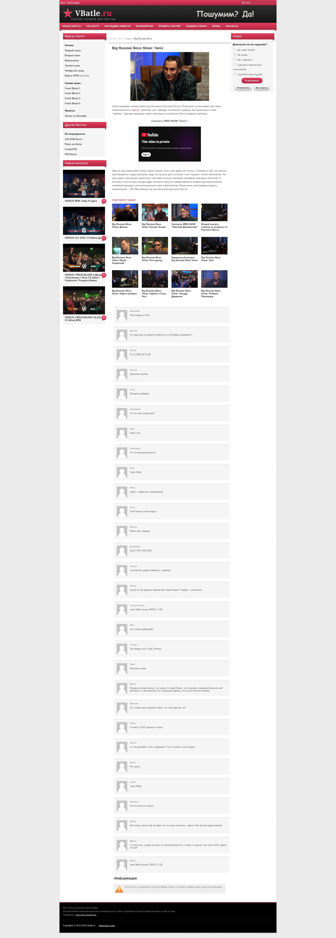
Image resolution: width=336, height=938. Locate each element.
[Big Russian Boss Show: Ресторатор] (155, 253)
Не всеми (242, 55)
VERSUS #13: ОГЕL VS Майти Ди (83, 238)
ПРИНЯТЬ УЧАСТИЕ (169, 26)
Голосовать (252, 80)
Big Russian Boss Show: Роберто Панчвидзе (210, 293)
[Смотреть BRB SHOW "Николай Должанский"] (185, 220)
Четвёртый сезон (74, 70)
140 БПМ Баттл (73, 139)
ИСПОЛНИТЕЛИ (144, 26)
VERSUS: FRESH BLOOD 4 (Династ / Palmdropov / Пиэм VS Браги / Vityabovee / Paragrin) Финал (84, 278)
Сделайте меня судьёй (249, 74)
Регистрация (73, 2)
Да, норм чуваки (246, 50)
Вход (62, 2)
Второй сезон (72, 55)
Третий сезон (72, 65)
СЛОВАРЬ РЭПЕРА (196, 26)
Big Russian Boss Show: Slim (210, 259)
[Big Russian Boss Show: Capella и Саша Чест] (155, 286)
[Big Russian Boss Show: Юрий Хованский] (125, 253)
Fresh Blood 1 (72, 88)
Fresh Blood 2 (72, 93)
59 (104, 317)
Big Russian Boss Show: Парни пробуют (124, 292)
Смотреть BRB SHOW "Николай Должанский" (185, 225)
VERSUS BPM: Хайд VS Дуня (81, 201)
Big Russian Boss (143, 38)
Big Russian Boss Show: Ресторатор (152, 259)
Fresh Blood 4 (72, 103)
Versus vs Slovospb (75, 115)
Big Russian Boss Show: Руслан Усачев (154, 225)
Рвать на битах (73, 144)
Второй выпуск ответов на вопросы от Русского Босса (214, 227)
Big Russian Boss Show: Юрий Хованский (121, 260)
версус (136, 109)
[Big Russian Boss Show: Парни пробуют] (125, 286)
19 (104, 201)
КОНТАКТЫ (232, 26)
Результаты (243, 88)
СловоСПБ (71, 149)
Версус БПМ (72, 75)
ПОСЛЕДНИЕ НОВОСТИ (117, 26)
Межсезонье (72, 60)
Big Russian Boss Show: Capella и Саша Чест (154, 293)
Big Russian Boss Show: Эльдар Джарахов (181, 293)
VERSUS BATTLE (71, 26)
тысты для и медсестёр (85, 915)
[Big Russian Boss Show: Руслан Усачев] (155, 220)
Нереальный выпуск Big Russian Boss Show (185, 259)
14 (104, 238)
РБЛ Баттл (71, 154)
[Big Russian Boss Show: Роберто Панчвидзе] (214, 286)
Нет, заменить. (245, 60)
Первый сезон (73, 50)
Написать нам (107, 925)
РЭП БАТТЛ (92, 26)
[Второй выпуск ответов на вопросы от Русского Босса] (214, 220)
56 (104, 275)
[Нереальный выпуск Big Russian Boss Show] (185, 254)
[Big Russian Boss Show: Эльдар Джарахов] (185, 286)
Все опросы (262, 88)
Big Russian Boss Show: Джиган (121, 225)
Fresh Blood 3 (72, 98)
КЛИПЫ (216, 26)
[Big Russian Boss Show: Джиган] (125, 220)
